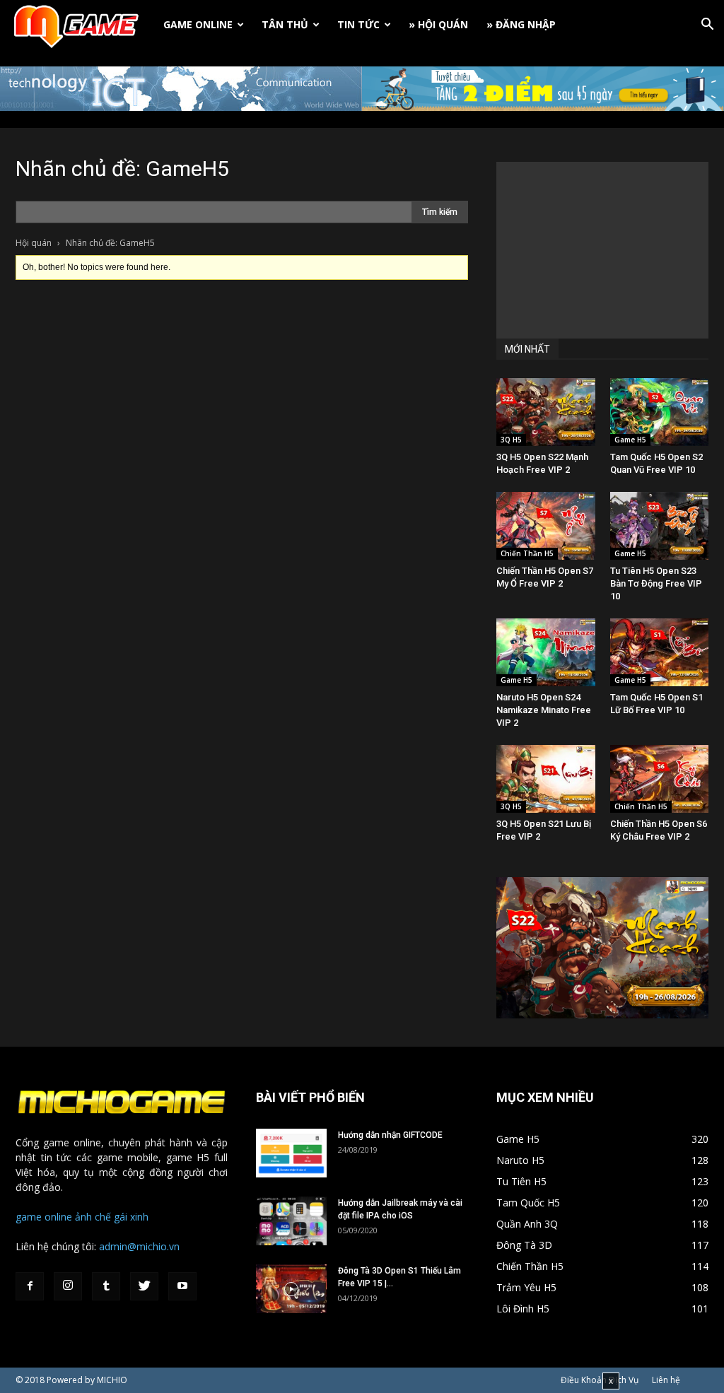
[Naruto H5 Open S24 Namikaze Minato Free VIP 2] (545, 652)
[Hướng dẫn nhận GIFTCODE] (291, 1153)
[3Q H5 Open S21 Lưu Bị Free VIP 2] (545, 779)
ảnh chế (93, 1216)
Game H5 (630, 440)
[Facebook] (30, 1286)
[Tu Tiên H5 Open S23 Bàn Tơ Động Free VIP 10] (659, 526)
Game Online (198, 24)
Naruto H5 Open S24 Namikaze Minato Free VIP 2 (543, 710)
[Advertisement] (602, 250)
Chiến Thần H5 (527, 553)
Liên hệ (666, 1380)
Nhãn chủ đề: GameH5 (122, 168)
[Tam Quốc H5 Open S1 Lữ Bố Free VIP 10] (659, 652)
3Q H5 (511, 440)
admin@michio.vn (139, 1246)
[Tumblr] (106, 1286)
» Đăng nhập (521, 24)
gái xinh (131, 1216)
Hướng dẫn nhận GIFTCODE (390, 1135)
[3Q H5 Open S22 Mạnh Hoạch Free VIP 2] (545, 412)
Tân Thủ (285, 24)
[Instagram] (68, 1286)
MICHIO (112, 1380)
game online (44, 1216)
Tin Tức (358, 24)
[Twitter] (144, 1286)
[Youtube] (182, 1286)
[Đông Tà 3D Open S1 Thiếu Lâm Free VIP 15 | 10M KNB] (291, 1288)
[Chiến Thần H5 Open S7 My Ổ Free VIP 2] (545, 526)
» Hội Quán (438, 24)
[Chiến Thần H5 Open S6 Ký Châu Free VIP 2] (659, 779)
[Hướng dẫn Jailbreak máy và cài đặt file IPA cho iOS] (291, 1221)
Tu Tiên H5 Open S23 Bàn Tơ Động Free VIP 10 (656, 583)
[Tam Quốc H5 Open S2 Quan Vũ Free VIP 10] (659, 412)
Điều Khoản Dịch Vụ (599, 1380)
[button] (707, 26)
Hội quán (34, 243)
